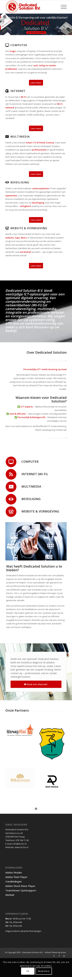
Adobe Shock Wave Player (20, 855)
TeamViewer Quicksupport (20, 859)
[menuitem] (62, 6)
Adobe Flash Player (16, 846)
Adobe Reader (13, 842)
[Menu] (62, 6)
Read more (43, 971)
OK (27, 971)
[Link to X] (54, 925)
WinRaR (9, 864)
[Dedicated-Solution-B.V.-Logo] (29, 6)
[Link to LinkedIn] (64, 925)
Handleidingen (13, 851)
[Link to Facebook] (59, 925)
